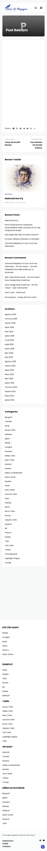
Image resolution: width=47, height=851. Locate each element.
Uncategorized (11, 554)
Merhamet (20, 292)
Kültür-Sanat (10, 477)
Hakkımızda (7, 841)
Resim (7, 507)
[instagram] (40, 840)
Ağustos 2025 (10, 361)
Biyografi (8, 194)
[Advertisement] (23, 65)
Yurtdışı (8, 562)
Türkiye (8, 550)
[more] (35, 128)
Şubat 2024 (9, 400)
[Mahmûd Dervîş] (23, 178)
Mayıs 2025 (9, 370)
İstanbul (8, 464)
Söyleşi (7, 537)
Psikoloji (8, 503)
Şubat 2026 (9, 336)
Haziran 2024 (10, 391)
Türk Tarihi (9, 545)
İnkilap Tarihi (10, 456)
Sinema (8, 532)
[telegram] (24, 128)
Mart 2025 (9, 378)
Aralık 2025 (9, 344)
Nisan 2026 (9, 327)
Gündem (8, 451)
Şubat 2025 (9, 383)
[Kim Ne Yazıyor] (16, 8)
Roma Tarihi (10, 511)
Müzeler (8, 481)
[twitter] (17, 128)
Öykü (7, 498)
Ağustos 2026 (10, 314)
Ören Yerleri (10, 490)
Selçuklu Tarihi (11, 520)
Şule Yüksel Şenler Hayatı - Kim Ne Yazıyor (22, 277)
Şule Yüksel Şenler (20, 288)
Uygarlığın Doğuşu (12, 558)
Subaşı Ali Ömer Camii (27, 297)
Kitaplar (8, 468)
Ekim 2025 (9, 353)
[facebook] (13, 128)
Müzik (7, 485)
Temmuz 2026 (11, 319)
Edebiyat (8, 434)
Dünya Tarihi (10, 430)
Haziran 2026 (10, 323)
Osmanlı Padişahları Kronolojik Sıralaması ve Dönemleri (21, 269)
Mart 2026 (9, 331)
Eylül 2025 (9, 357)
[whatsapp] (31, 128)
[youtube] (44, 840)
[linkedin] (27, 128)
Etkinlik (7, 443)
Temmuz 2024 (11, 387)
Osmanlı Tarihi (11, 494)
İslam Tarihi (9, 460)
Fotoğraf (8, 447)
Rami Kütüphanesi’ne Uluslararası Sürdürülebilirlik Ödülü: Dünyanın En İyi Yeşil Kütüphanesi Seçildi (22, 228)
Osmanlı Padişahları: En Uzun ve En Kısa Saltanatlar (21, 244)
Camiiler (8, 421)
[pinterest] (20, 128)
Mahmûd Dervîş (14, 198)
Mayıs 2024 (9, 396)
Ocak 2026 (9, 340)
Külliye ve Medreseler (13, 473)
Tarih (7, 541)
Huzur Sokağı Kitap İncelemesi (17, 280)
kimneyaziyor (10, 202)
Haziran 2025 (10, 366)
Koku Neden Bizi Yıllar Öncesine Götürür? (22, 234)
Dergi (7, 426)
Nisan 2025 (9, 374)
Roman (8, 515)
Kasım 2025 (9, 349)
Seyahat (8, 524)
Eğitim (7, 438)
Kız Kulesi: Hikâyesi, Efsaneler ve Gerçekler (22, 239)
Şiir (6, 528)
